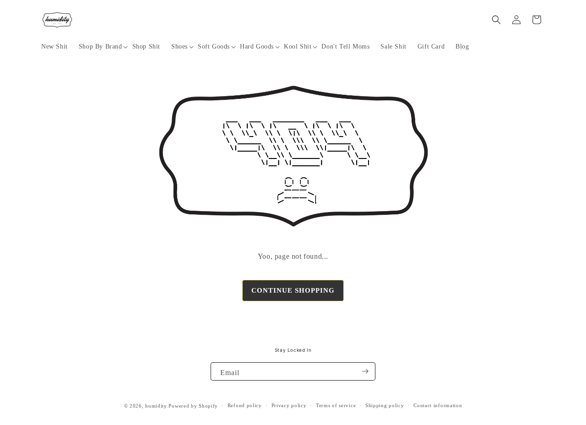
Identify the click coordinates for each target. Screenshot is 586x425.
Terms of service (336, 405)
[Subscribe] (365, 371)
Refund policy (245, 405)
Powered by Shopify (193, 406)
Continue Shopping (293, 290)
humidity (156, 406)
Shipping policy (384, 405)
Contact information (437, 405)
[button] (100, 46)
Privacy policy (289, 405)
